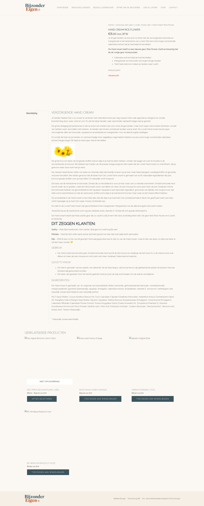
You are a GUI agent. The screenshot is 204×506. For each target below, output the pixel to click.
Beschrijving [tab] (31, 113)
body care (146, 25)
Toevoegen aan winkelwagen (100, 399)
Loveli (137, 25)
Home (111, 25)
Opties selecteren (42, 399)
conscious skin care (124, 25)
